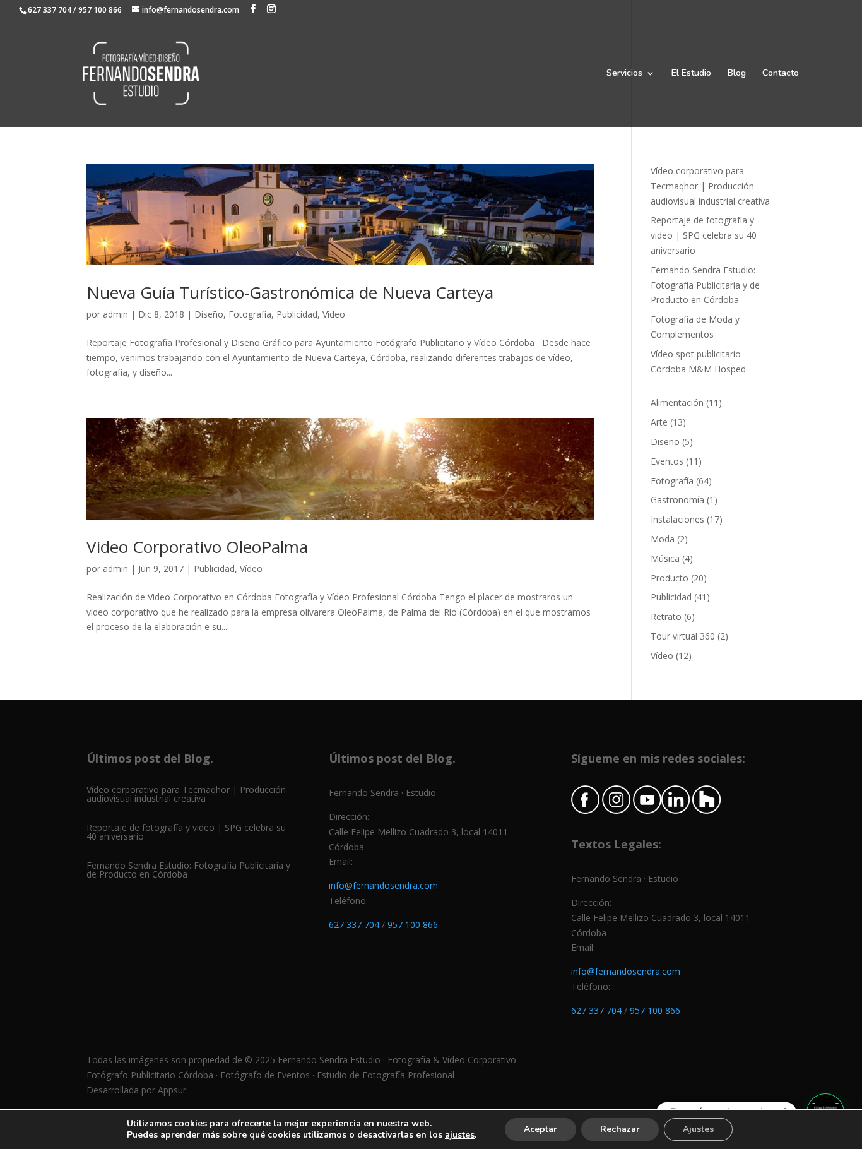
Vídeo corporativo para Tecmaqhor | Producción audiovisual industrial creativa (710, 186)
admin (115, 314)
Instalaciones (677, 519)
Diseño (208, 314)
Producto (669, 578)
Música (665, 558)
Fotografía (249, 314)
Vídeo (333, 314)
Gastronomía (677, 500)
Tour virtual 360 (683, 636)
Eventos (667, 461)
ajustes (460, 1135)
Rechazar (620, 1129)
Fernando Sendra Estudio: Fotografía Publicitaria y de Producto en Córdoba (705, 285)
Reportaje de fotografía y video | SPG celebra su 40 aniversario (704, 235)
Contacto (780, 74)
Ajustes (698, 1129)
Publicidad (296, 314)
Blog (737, 74)
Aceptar (540, 1129)
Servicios (624, 74)
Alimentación (677, 402)
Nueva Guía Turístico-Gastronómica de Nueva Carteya (289, 292)
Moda (663, 539)
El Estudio (691, 74)
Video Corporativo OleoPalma (197, 546)
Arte (659, 422)
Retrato (666, 616)
